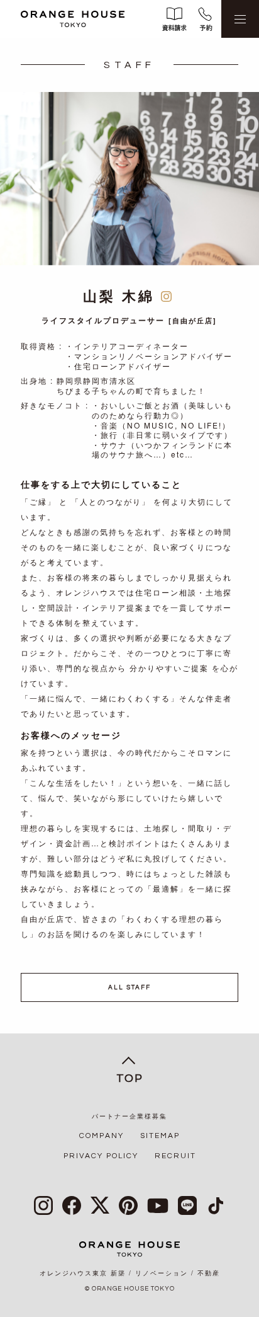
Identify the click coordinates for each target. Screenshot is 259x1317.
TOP (129, 1078)
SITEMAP (160, 1136)
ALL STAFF (129, 987)
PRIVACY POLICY (100, 1156)
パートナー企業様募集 (129, 1116)
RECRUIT (175, 1156)
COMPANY (101, 1136)
